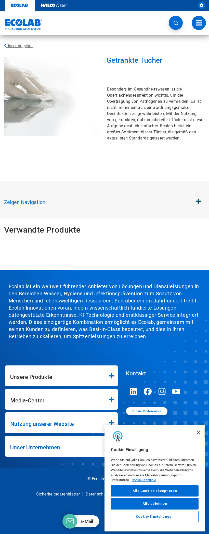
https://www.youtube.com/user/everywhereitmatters (176, 391)
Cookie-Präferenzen (147, 411)
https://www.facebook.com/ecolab (148, 391)
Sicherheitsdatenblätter (58, 494)
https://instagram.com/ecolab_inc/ (162, 391)
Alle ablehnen (154, 503)
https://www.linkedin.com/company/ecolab (133, 391)
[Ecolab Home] (21, 24)
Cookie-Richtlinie (144, 480)
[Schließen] (198, 432)
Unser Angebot (19, 45)
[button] (176, 23)
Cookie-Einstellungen (155, 516)
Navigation (24, 202)
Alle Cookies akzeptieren (155, 491)
